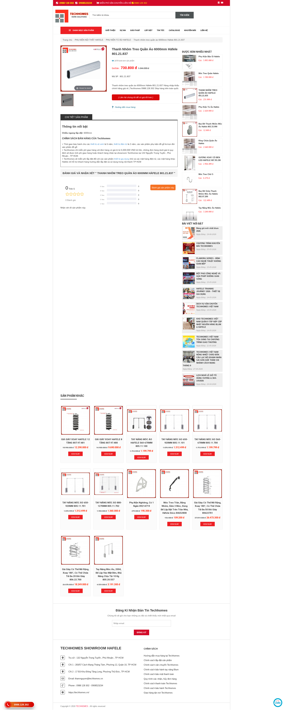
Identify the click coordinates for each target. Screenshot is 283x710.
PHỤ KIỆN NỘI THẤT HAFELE (89, 40)
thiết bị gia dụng (121, 159)
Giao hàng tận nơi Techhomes (158, 692)
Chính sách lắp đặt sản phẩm (158, 660)
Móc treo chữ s (206, 174)
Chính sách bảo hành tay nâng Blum (161, 669)
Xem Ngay (75, 454)
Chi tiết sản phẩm (76, 117)
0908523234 (85, 3)
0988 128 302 (66, 3)
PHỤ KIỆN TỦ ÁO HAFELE (118, 40)
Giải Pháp (135, 30)
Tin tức (160, 30)
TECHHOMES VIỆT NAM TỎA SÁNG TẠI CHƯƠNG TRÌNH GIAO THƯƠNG (207, 339)
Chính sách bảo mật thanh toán (159, 674)
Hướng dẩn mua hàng (125, 107)
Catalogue (174, 30)
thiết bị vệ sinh (97, 144)
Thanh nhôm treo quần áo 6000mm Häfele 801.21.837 (159, 40)
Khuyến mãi (190, 30)
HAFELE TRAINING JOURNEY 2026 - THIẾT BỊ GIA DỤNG (208, 291)
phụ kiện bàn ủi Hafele (209, 56)
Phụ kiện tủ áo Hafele (209, 107)
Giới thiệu (110, 30)
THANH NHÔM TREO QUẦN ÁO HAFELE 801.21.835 (208, 93)
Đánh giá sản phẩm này (163, 187)
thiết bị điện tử (120, 144)
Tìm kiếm (184, 15)
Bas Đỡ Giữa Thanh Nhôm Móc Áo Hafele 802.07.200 (208, 194)
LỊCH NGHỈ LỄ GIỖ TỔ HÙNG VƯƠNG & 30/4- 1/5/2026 (206, 378)
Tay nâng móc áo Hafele (210, 208)
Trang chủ (67, 40)
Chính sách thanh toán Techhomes (160, 683)
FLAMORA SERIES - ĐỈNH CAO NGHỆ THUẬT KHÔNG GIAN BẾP (208, 261)
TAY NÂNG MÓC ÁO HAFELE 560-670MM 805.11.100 (141, 443)
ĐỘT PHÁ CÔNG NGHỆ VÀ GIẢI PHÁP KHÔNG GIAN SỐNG (208, 276)
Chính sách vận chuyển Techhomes (161, 665)
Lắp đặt (148, 30)
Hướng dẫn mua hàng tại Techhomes (162, 655)
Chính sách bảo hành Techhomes (160, 688)
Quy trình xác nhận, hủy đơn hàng (160, 679)
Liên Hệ (204, 30)
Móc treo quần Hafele (209, 73)
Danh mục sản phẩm (83, 30)
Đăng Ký (141, 632)
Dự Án (123, 30)
